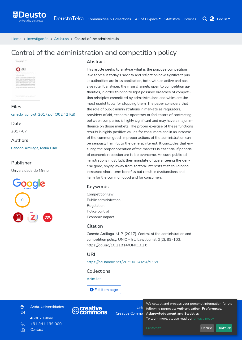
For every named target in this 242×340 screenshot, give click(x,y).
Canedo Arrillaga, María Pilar (34, 148)
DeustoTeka (69, 18)
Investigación (37, 38)
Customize (153, 328)
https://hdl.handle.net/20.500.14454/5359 (122, 262)
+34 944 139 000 (46, 323)
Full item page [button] (106, 289)
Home (16, 38)
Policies (190, 19)
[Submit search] (205, 19)
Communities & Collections (109, 19)
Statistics (172, 19)
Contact (36, 329)
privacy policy (204, 318)
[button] (212, 19)
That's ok (224, 328)
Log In (222, 19)
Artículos (61, 38)
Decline (207, 328)
